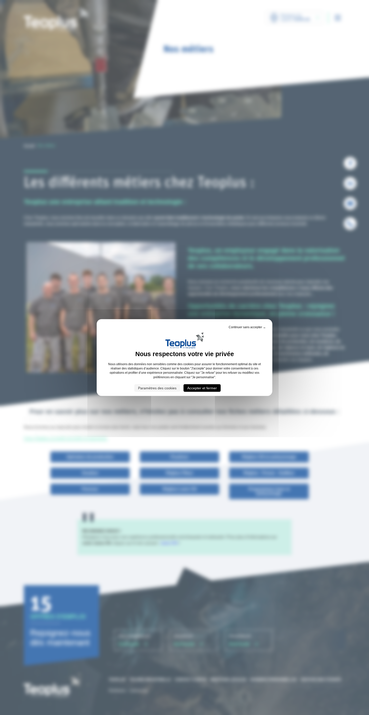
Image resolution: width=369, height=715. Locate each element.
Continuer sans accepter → (247, 327)
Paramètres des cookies (157, 388)
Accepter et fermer (202, 388)
